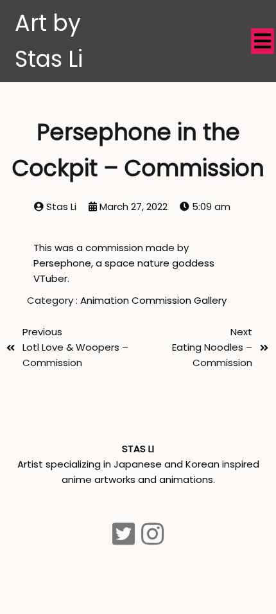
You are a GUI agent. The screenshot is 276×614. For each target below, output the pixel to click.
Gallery (210, 300)
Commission (163, 300)
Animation (106, 300)
